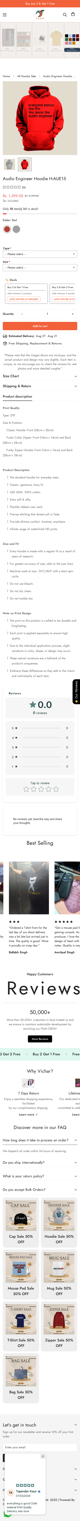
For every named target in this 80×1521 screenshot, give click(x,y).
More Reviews (40, 1039)
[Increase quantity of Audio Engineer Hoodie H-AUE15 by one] (72, 314)
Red (7, 229)
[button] (73, 15)
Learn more (26, 1114)
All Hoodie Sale (26, 76)
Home (6, 76)
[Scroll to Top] (73, 1501)
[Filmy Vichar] (40, 14)
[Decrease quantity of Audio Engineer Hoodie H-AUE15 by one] (22, 314)
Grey (16, 229)
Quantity (8, 314)
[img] (12, 187)
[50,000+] (40, 1009)
